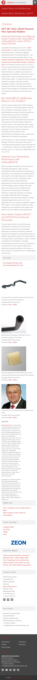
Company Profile (8, 527)
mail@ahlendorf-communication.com (15, 666)
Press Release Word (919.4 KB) (13, 265)
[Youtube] (6, 670)
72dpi (9, 304)
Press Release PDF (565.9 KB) (12, 263)
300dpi (15, 304)
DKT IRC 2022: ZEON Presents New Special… (17, 565)
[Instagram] (10, 670)
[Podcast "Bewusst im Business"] (2, 670)
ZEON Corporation (6, 425)
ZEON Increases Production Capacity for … (17, 555)
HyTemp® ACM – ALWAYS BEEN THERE (16, 558)
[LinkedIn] (14, 670)
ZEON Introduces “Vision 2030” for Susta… (17, 563)
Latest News (5, 642)
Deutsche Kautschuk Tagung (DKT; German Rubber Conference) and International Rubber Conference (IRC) (18, 62)
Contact (4, 644)
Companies (22, 642)
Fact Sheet (6, 529)
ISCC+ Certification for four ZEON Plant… (16, 560)
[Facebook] (18, 670)
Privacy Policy (5, 647)
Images (5, 532)
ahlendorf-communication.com (21, 678)
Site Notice (22, 644)
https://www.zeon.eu (10, 586)
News (5, 534)
